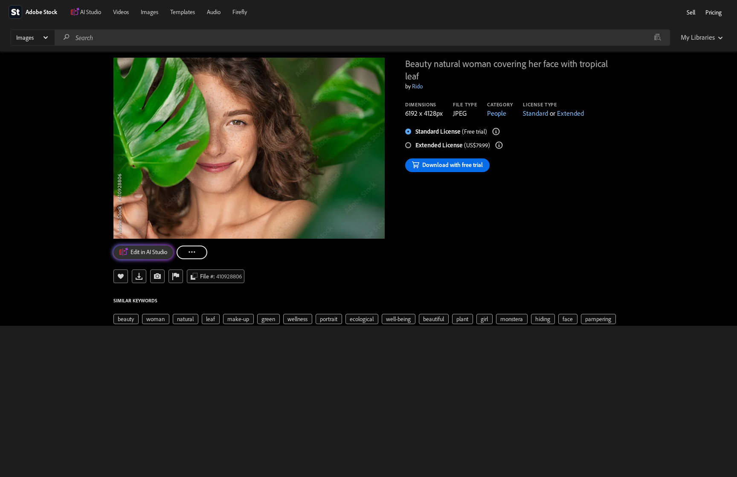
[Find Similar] (157, 276)
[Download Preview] (139, 276)
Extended (570, 113)
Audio (214, 12)
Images (149, 12)
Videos (121, 12)
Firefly (239, 12)
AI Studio (90, 12)
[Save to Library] (120, 276)
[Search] (66, 37)
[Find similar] (657, 37)
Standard (535, 113)
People (496, 113)
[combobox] (362, 37)
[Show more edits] (192, 252)
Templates (182, 12)
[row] (126, 319)
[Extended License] (499, 145)
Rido (417, 86)
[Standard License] (496, 131)
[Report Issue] (175, 276)
